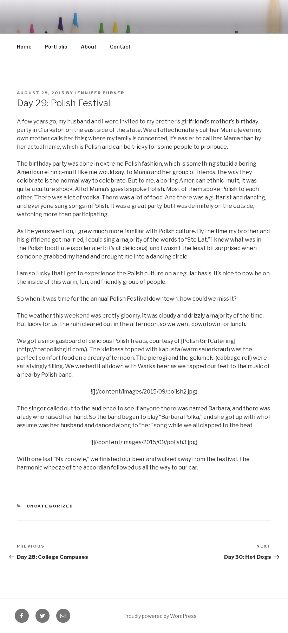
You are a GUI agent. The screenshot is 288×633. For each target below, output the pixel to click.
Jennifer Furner (99, 92)
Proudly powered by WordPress (160, 616)
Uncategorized (50, 506)
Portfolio (56, 47)
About (89, 47)
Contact (120, 47)
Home (24, 47)
